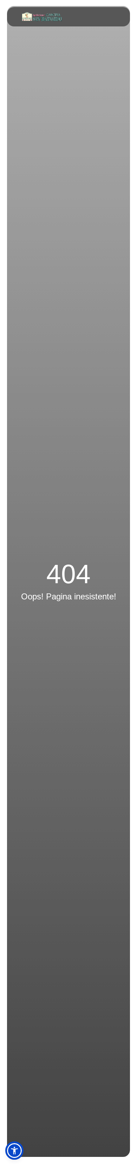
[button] (14, 1150)
